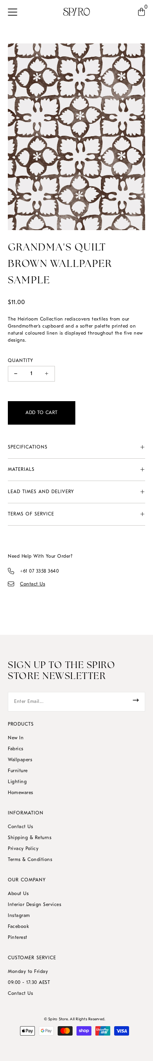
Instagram (19, 915)
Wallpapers (20, 760)
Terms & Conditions (30, 859)
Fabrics (16, 749)
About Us (18, 894)
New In (16, 738)
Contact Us (20, 827)
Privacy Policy (23, 849)
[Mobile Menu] (15, 12)
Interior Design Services (34, 904)
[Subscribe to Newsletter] (135, 700)
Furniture (18, 771)
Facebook (18, 926)
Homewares (20, 793)
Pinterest (17, 937)
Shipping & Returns (29, 838)
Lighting (17, 782)
